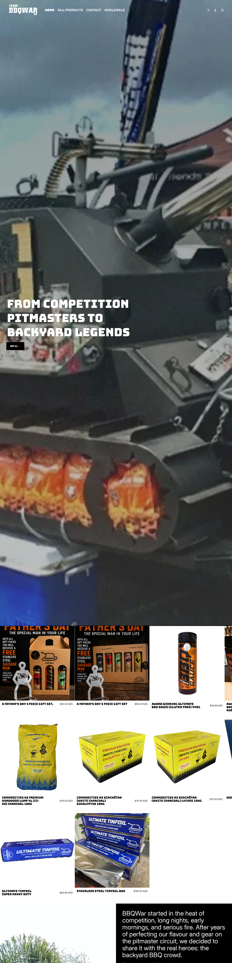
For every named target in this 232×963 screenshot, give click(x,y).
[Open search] (208, 10)
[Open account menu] (215, 10)
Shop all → (15, 346)
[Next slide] (222, 670)
